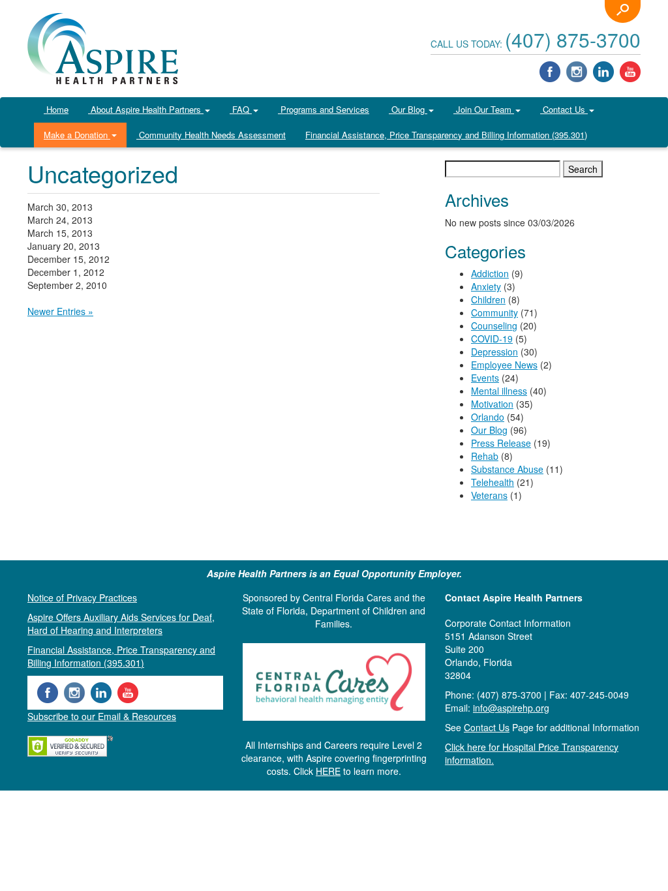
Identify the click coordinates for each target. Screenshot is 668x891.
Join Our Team (483, 109)
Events (485, 377)
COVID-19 (492, 338)
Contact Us (564, 109)
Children (488, 299)
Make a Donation (77, 134)
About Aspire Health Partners (146, 109)
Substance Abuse (507, 469)
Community (494, 312)
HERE (328, 771)
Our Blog (408, 109)
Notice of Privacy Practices (82, 597)
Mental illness (499, 390)
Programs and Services (323, 109)
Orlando (487, 416)
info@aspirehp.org (511, 707)
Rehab (484, 455)
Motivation (492, 403)
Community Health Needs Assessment (211, 134)
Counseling (494, 325)
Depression (494, 351)
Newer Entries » (60, 311)
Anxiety (486, 286)
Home (56, 109)
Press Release (501, 442)
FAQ (241, 109)
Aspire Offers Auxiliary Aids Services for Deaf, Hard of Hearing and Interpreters (121, 624)
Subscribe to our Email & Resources (101, 716)
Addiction (490, 273)
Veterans (489, 495)
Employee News (504, 364)
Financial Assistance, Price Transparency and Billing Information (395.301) (446, 134)
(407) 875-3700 (573, 39)
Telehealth (492, 482)
